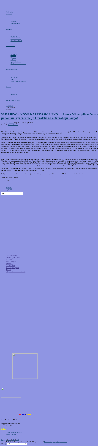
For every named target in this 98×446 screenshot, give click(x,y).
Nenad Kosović (13, 125)
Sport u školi (10, 266)
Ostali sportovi (11, 255)
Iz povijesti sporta (12, 268)
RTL (13, 440)
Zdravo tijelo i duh (13, 257)
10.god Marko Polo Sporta (15, 272)
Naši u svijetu (11, 262)
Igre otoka (9, 264)
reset (9, 440)
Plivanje (11, 123)
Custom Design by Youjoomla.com (55, 442)
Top (2, 440)
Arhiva (8, 270)
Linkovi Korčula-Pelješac (14, 432)
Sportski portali (11, 434)
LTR (17, 440)
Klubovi (9, 260)
